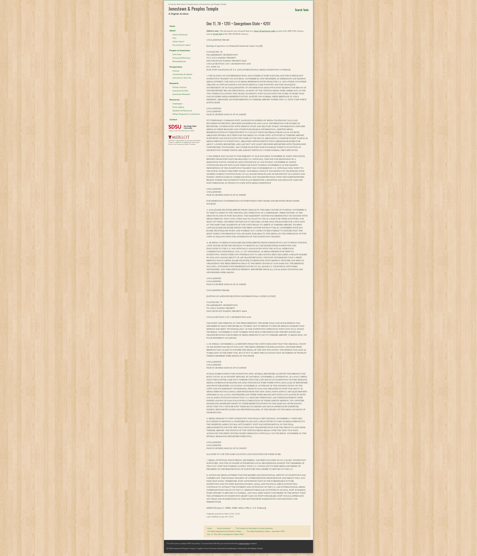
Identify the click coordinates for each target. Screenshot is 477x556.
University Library (183, 131)
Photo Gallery (178, 107)
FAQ (174, 38)
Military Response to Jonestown (186, 114)
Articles (175, 71)
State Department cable (265, 31)
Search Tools (302, 9)
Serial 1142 (217, 34)
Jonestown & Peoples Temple (193, 8)
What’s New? (178, 41)
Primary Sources (179, 87)
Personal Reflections (181, 58)
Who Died (176, 54)
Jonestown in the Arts (181, 78)
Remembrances (179, 61)
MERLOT (178, 142)
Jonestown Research (181, 94)
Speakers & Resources (182, 110)
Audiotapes (177, 103)
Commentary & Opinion (182, 74)
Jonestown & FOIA (180, 90)
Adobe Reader (244, 543)
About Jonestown (180, 34)
